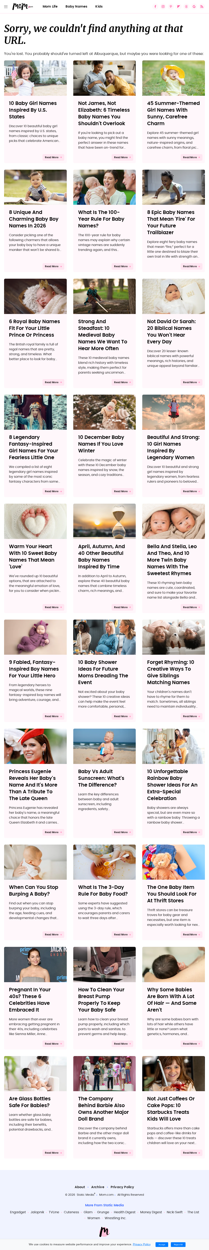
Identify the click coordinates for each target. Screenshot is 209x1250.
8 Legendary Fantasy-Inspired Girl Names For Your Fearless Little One (33, 447)
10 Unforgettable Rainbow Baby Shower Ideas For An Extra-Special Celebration (172, 785)
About (80, 1187)
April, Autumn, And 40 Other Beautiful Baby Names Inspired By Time (101, 556)
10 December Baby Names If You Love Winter (101, 444)
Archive (97, 1187)
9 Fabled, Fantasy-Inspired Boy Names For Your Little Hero (34, 669)
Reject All (178, 1244)
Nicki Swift (175, 1212)
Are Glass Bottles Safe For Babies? (30, 1102)
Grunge (103, 1212)
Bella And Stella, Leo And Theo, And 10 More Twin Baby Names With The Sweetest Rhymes (172, 560)
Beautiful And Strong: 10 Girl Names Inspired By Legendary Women (173, 447)
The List (193, 1212)
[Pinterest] (171, 6)
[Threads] (186, 6)
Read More (52, 157)
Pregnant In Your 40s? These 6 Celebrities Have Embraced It (30, 1000)
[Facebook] (155, 6)
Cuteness (71, 1212)
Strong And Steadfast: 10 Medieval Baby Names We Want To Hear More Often (102, 335)
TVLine (54, 1212)
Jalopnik (37, 1212)
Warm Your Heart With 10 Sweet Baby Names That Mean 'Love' (33, 556)
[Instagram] (163, 6)
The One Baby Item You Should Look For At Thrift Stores (172, 894)
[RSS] (202, 6)
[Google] (194, 6)
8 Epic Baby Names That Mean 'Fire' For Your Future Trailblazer (171, 222)
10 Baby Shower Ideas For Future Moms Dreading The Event (103, 672)
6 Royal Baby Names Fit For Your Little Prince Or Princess (34, 328)
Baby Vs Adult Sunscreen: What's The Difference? (101, 778)
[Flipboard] (179, 6)
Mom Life (50, 6)
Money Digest (151, 1212)
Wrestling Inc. (115, 1218)
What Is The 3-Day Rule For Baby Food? (103, 891)
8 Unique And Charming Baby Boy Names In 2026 (34, 219)
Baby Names (76, 6)
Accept (162, 1244)
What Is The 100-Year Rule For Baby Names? (101, 219)
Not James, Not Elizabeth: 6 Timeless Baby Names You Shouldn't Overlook (104, 113)
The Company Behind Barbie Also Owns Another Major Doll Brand (103, 1109)
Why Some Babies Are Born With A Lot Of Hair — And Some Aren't (172, 1000)
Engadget (18, 1212)
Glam (88, 1212)
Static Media (85, 1194)
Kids (99, 6)
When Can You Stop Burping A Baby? (33, 891)
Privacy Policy (122, 1187)
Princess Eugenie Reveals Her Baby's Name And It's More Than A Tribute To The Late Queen (33, 785)
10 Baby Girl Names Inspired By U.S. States (33, 110)
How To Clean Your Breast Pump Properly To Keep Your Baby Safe (101, 1000)
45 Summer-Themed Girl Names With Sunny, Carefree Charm (173, 113)
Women (93, 1218)
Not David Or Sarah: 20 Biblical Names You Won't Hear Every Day (171, 331)
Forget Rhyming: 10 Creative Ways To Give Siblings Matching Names (170, 672)
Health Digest (125, 1212)
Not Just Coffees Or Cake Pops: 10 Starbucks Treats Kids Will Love (171, 1109)
